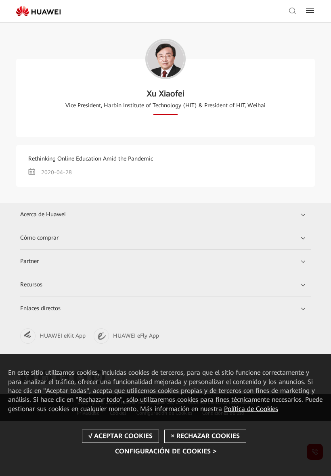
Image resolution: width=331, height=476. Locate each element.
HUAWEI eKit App (63, 335)
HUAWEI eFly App (136, 335)
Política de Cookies (251, 409)
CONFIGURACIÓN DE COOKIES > (165, 451)
